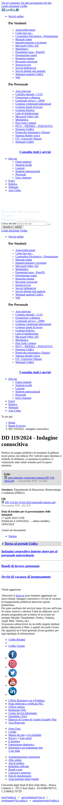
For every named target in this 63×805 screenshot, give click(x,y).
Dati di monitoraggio (19, 775)
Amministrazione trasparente (24, 756)
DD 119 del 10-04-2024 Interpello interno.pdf (30, 502)
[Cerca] (48, 224)
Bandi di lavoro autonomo (20, 566)
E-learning (14, 741)
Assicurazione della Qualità (23, 779)
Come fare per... (24, 33)
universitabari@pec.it (33, 797)
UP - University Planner (28, 138)
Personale (20, 174)
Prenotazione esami (26, 55)
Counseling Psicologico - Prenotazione (36, 36)
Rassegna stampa (24, 58)
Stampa (12, 536)
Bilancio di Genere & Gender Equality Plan (32, 719)
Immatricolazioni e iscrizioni (31, 42)
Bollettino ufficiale (18, 766)
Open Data (14, 728)
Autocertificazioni (25, 29)
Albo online (15, 760)
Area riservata (23, 91)
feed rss (20, 595)
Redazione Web (17, 709)
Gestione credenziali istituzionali (33, 103)
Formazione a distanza (27, 97)
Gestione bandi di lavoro (29, 106)
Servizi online (16, 16)
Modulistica (21, 48)
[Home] (29, 220)
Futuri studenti (23, 161)
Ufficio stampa (16, 706)
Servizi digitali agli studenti (30, 71)
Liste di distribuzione (26, 113)
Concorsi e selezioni (19, 772)
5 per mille (14, 750)
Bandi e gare (15, 769)
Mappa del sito (16, 734)
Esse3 (11, 180)
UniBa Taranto (16, 645)
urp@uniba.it (8, 797)
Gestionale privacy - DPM (29, 100)
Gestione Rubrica (25, 110)
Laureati (19, 168)
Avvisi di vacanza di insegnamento (26, 577)
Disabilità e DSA (17, 716)
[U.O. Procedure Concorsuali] (25, 208)
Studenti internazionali (27, 171)
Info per (12, 158)
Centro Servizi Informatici (22, 713)
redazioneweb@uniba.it (46, 800)
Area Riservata (16, 722)
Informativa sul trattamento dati (25, 747)
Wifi (17, 77)
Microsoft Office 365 (27, 45)
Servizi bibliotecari (25, 67)
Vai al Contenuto (10, 2)
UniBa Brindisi (16, 639)
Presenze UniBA (24, 129)
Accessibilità (34, 734)
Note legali (25, 738)
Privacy (12, 738)
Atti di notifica (16, 763)
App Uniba (14, 190)
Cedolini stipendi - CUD (29, 94)
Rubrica (12, 183)
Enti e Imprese (23, 177)
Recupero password (26, 61)
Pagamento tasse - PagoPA (30, 52)
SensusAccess (23, 64)
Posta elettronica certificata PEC (26, 703)
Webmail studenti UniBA (29, 74)
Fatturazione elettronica (21, 744)
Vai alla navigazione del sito (36, 2)
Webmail (13, 187)
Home (11, 422)
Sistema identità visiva (27, 135)
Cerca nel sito (8, 223)
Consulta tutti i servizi (35, 152)
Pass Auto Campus (25, 122)
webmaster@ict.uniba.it (14, 800)
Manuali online (23, 39)
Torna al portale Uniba (21, 543)
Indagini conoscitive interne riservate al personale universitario (29, 553)
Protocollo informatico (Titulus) (32, 132)
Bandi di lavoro (17, 425)
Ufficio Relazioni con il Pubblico (26, 700)
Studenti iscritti (23, 164)
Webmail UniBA (24, 141)
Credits (12, 731)
